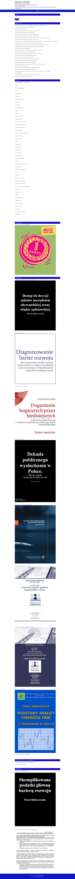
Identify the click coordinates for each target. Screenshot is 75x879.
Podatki (17, 161)
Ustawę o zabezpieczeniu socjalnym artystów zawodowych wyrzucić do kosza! (27, 39)
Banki (16, 85)
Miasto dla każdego (18, 144)
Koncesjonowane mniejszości (20, 127)
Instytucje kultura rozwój (19, 116)
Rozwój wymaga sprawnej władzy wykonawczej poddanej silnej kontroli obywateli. (27, 67)
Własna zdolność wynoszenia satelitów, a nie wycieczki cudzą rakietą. (26, 62)
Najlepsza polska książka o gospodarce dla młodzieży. (22, 224)
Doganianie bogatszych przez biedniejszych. (21, 386)
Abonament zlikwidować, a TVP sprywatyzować (22, 82)
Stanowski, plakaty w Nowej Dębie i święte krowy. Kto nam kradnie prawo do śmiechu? (28, 30)
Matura (17, 141)
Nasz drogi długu (18, 152)
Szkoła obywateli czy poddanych (20, 180)
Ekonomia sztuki (18, 96)
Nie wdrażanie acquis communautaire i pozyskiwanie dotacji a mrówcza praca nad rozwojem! (29, 53)
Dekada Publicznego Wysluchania (19, 439)
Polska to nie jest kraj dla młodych (20, 169)
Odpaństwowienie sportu (19, 155)
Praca (17, 172)
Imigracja (17, 113)
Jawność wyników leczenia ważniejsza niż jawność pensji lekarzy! (25, 27)
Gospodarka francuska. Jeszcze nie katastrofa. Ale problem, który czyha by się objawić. (28, 74)
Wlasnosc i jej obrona (19, 200)
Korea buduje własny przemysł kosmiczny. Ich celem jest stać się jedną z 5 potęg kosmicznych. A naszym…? (31, 25)
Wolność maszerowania (19, 203)
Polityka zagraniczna (19, 166)
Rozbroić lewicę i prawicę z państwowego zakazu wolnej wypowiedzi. (26, 69)
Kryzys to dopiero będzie (19, 130)
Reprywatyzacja (18, 175)
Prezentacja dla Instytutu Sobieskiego (20, 764)
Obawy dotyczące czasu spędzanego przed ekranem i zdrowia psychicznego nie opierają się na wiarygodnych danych (33, 37)
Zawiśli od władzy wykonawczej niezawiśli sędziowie (23, 48)
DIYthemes (42, 875)
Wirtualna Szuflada (22, 2)
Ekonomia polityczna (19, 93)
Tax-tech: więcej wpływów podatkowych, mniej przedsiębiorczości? (25, 32)
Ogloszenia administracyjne (20, 158)
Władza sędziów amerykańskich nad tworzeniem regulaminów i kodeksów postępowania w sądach (30, 46)
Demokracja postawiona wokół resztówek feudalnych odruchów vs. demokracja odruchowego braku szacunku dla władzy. (33, 71)
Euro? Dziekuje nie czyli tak (20, 99)
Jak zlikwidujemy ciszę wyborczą (20, 121)
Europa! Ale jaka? (18, 102)
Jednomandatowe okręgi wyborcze (21, 124)
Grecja (17, 110)
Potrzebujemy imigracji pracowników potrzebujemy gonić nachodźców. (26, 60)
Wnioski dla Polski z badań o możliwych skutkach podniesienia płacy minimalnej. (26, 829)
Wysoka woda (18, 214)
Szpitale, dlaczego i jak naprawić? (20, 183)
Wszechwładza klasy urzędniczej (20, 211)
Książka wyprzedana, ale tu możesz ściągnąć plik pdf (22, 754)
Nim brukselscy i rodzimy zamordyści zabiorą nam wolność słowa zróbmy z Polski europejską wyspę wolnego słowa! (32, 44)
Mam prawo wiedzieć (19, 138)
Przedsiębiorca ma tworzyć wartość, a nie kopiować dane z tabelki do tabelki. (27, 34)
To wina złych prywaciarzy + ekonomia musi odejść (23, 186)
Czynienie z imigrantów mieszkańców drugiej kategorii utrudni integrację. (26, 55)
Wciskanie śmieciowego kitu (20, 197)
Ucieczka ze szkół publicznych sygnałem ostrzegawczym (24, 76)
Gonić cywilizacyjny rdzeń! (19, 107)
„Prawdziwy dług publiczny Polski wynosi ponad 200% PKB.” (23, 504)
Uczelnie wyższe (18, 189)
